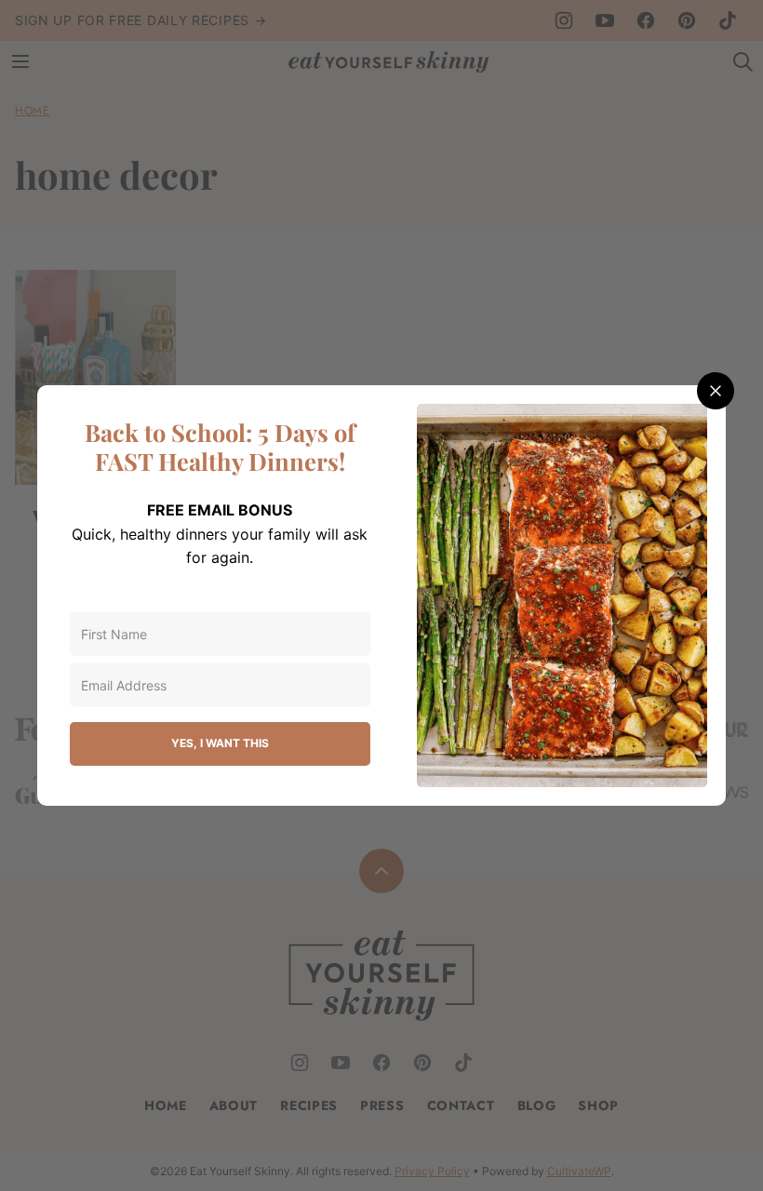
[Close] (715, 390)
